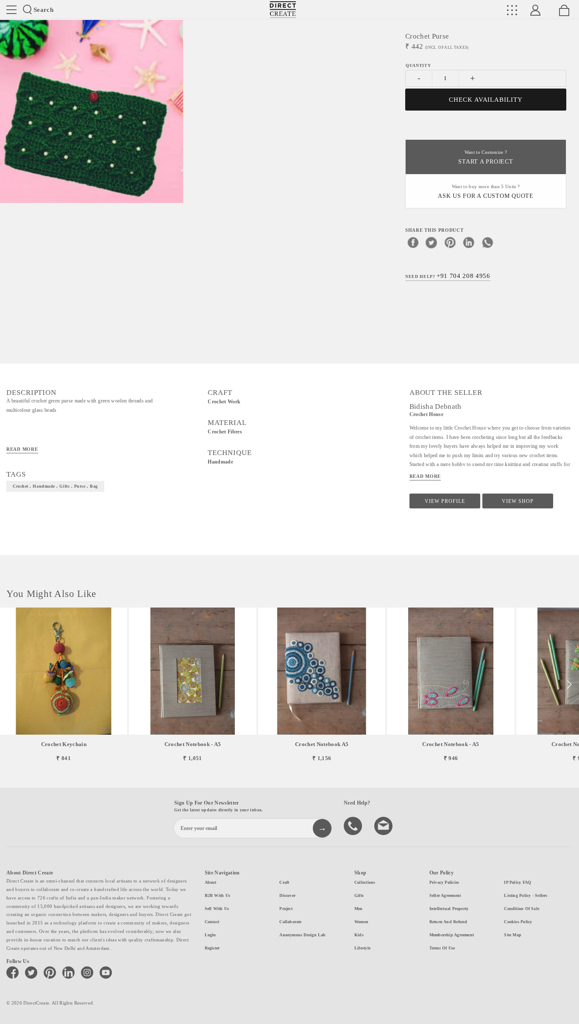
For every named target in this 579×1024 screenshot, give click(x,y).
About (211, 882)
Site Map (512, 934)
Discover (287, 895)
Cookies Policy (518, 921)
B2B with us (217, 895)
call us (354, 825)
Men (358, 908)
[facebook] (412, 242)
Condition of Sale (521, 908)
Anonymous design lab (302, 934)
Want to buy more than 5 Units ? (486, 191)
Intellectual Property (449, 908)
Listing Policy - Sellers (525, 895)
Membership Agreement (451, 934)
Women (361, 921)
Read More (22, 449)
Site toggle (11, 10)
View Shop (518, 501)
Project (285, 908)
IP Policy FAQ (517, 882)
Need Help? (447, 275)
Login (210, 934)
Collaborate (290, 921)
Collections (364, 882)
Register (212, 948)
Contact (212, 921)
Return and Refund (448, 921)
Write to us (384, 825)
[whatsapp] (487, 242)
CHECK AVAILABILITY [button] (486, 99)
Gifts (359, 895)
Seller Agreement (445, 895)
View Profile (445, 501)
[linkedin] (468, 242)
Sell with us (217, 908)
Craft (284, 882)
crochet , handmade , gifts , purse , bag (55, 486)
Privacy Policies (444, 882)
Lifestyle (362, 948)
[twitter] (431, 242)
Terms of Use (442, 948)
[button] (569, 684)
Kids (359, 934)
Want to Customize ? (485, 157)
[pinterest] (450, 242)
